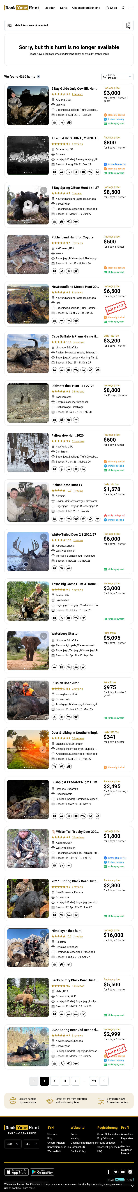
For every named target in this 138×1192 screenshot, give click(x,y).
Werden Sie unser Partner (126, 1150)
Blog (49, 1138)
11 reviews (78, 441)
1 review (77, 193)
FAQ (99, 1151)
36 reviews (78, 391)
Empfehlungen (105, 1138)
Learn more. (28, 1188)
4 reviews (77, 589)
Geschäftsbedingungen (84, 1142)
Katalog (75, 1138)
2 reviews (77, 688)
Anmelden (127, 1134)
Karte (74, 1134)
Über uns (52, 1134)
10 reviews (78, 837)
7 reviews (77, 243)
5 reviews (78, 342)
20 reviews (78, 738)
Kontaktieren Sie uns (59, 1147)
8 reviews (77, 292)
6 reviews (77, 144)
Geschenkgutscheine (109, 1147)
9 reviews (77, 94)
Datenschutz (78, 1147)
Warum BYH (54, 1151)
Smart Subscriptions (109, 1134)
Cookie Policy (78, 1151)
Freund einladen (106, 1142)
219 (93, 1081)
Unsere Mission (56, 1142)
